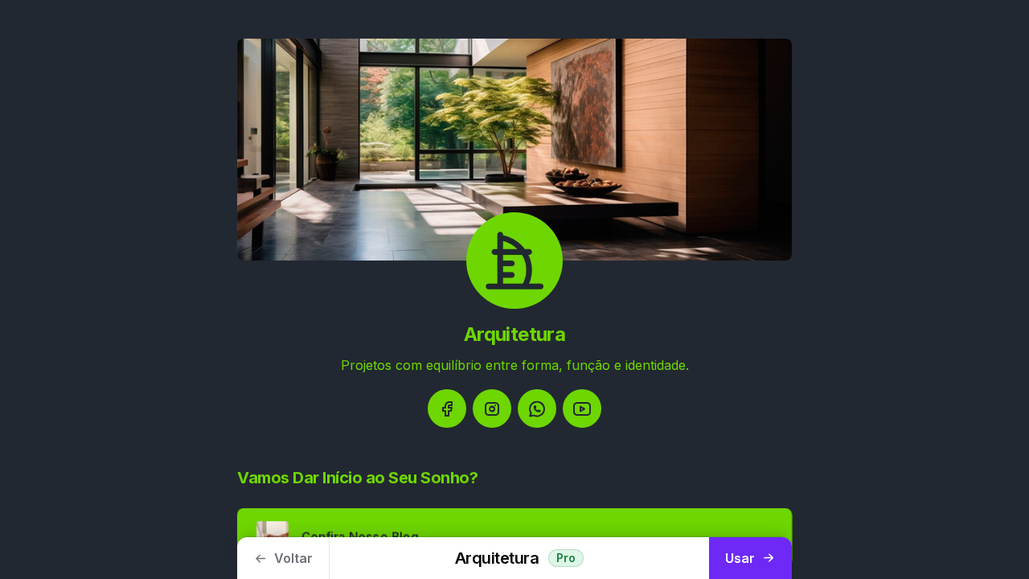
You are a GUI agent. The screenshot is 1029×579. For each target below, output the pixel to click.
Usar (740, 558)
